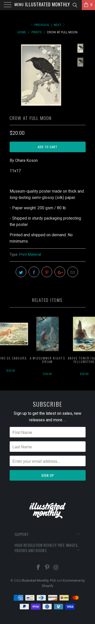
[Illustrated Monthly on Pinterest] (47, 568)
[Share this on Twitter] (21, 272)
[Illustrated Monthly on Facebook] (38, 568)
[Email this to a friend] (72, 272)
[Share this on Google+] (59, 272)
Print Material (30, 254)
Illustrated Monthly (47, 4)
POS (53, 580)
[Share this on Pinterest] (47, 272)
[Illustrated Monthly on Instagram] (56, 568)
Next (58, 25)
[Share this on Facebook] (34, 272)
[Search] (74, 5)
